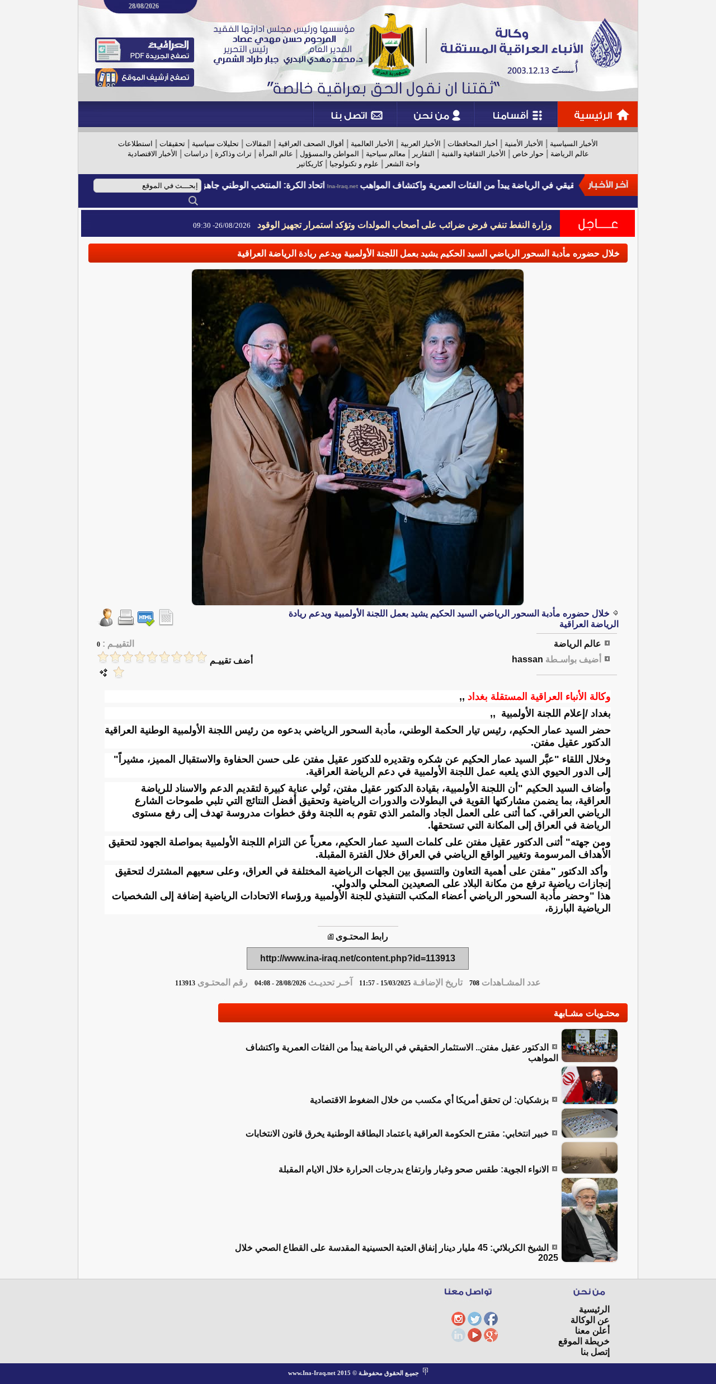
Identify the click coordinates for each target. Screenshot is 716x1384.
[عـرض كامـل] (589, 1060)
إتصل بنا (595, 1352)
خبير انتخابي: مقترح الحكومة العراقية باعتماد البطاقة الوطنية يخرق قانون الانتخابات (397, 1133)
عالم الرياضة (569, 153)
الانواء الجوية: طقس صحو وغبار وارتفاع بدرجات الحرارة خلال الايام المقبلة (414, 1169)
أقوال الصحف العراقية (311, 143)
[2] (189, 657)
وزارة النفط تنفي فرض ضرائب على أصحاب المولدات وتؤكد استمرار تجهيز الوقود (404, 225)
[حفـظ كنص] (166, 623)
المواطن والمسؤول (329, 153)
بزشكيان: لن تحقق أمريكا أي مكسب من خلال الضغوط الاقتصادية (429, 1100)
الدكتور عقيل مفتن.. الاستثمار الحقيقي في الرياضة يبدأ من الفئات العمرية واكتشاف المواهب (537, 185)
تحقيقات (172, 143)
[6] (140, 657)
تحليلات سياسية (215, 143)
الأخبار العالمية (372, 143)
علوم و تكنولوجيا (354, 164)
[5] (152, 657)
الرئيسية (594, 1309)
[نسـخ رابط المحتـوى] (330, 936)
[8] (115, 657)
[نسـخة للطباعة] (126, 623)
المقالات (258, 143)
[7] (127, 657)
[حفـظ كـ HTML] (146, 623)
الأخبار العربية (421, 143)
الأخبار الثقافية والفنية (473, 153)
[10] (118, 672)
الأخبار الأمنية (524, 143)
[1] (201, 657)
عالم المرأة (275, 153)
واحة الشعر (402, 164)
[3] (177, 657)
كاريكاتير (310, 164)
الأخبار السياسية (574, 143)
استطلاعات (135, 143)
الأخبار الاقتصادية (152, 153)
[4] (164, 657)
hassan (527, 659)
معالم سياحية (386, 153)
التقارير (423, 153)
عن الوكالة (590, 1320)
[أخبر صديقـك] (106, 623)
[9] (103, 657)
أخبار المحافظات (472, 143)
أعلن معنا (592, 1330)
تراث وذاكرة (233, 153)
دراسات (196, 153)
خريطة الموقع (584, 1341)
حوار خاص (528, 153)
